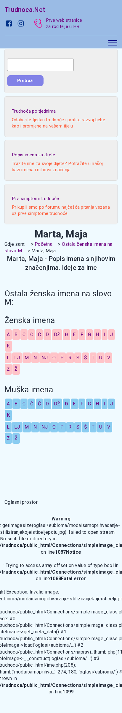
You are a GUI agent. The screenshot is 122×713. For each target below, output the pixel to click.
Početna (43, 244)
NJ (44, 358)
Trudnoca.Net (25, 9)
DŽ (57, 334)
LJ (17, 358)
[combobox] (40, 64)
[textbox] (40, 65)
